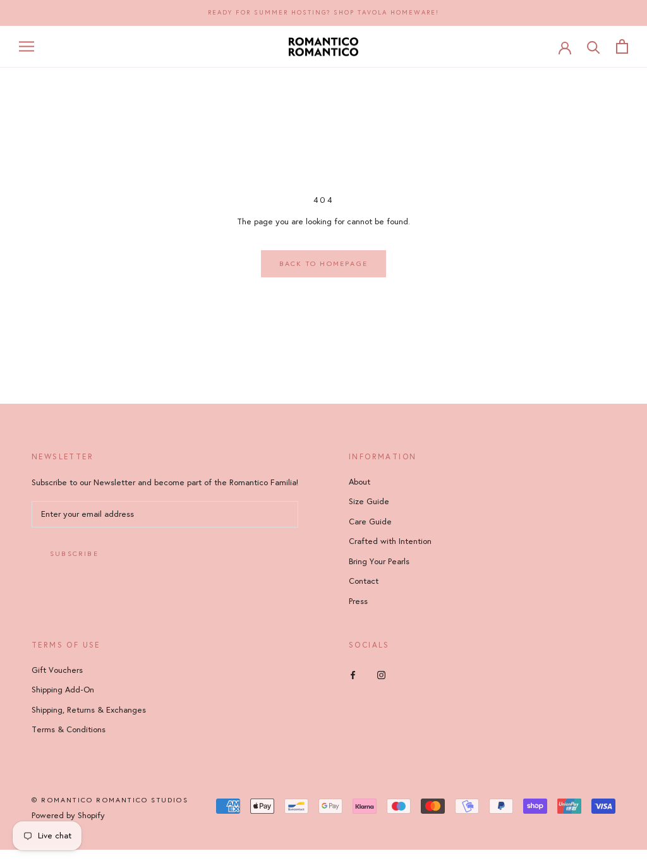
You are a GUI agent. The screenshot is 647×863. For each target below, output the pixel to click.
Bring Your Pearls (379, 562)
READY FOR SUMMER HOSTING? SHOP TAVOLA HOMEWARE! (323, 12)
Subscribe (74, 554)
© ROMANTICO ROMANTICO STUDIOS (110, 800)
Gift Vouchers (57, 670)
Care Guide (370, 522)
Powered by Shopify (68, 816)
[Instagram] (381, 675)
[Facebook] (353, 675)
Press (358, 601)
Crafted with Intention (390, 541)
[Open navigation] (26, 46)
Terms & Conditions (69, 730)
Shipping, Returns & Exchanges (89, 710)
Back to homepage (323, 264)
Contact (363, 581)
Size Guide (369, 502)
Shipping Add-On (63, 690)
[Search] (593, 46)
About (359, 482)
